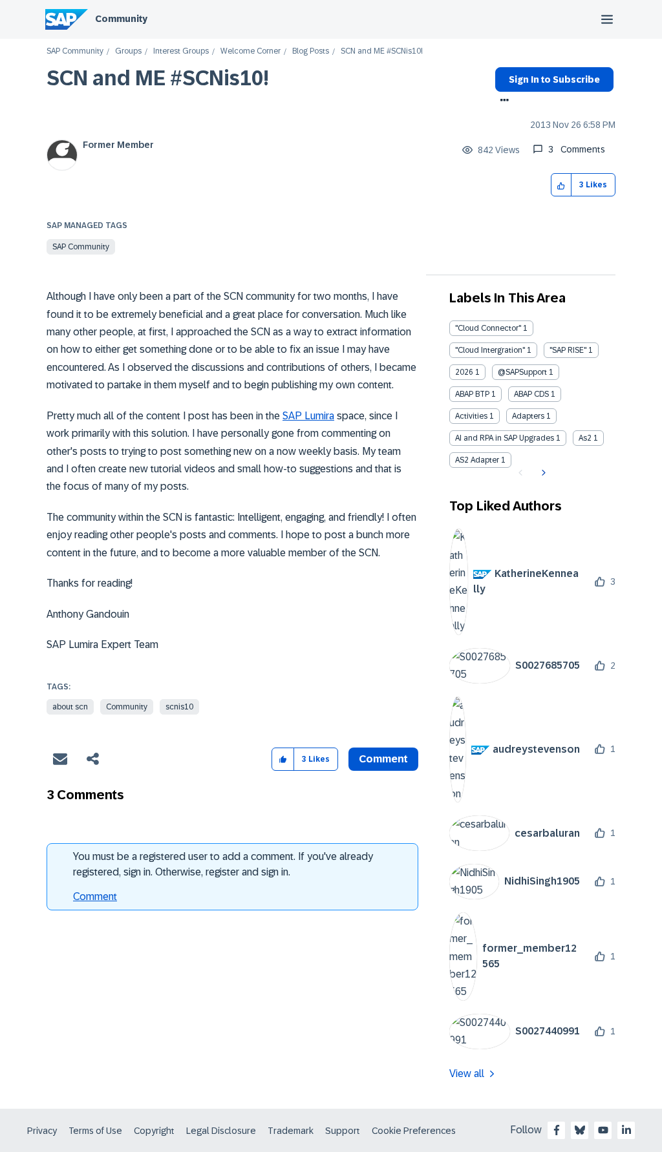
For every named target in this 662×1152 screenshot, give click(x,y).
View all (466, 1073)
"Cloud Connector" (488, 328)
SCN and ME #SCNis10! (158, 78)
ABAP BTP (472, 394)
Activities (471, 416)
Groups (128, 51)
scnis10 (179, 706)
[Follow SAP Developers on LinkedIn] (626, 1130)
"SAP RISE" (568, 350)
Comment (95, 896)
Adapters (528, 416)
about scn (70, 706)
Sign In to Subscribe (554, 79)
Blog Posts (310, 51)
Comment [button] (383, 758)
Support (342, 1131)
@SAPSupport (522, 372)
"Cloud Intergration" (490, 350)
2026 (464, 372)
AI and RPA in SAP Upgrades (504, 438)
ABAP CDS (531, 394)
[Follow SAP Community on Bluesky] (580, 1130)
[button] (561, 185)
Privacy (42, 1131)
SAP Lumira (308, 415)
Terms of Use (95, 1131)
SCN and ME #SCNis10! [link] (382, 51)
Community (121, 19)
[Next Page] (542, 473)
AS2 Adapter (477, 460)
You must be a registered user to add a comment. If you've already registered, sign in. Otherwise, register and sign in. (223, 864)
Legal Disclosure (221, 1131)
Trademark (291, 1131)
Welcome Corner (250, 51)
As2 (585, 438)
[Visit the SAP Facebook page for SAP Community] (556, 1130)
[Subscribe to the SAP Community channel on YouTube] (603, 1130)
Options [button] (502, 101)
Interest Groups (181, 51)
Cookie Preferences (414, 1131)
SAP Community (75, 51)
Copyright (154, 1131)
